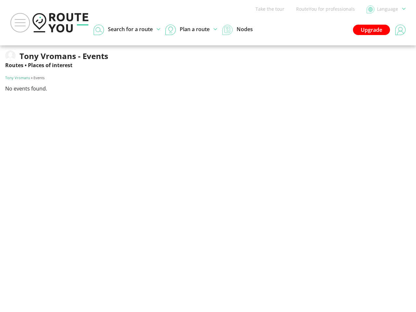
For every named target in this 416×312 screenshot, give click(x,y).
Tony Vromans (17, 77)
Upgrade (371, 29)
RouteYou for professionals (325, 9)
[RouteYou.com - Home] (60, 22)
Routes (14, 65)
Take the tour (269, 9)
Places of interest (50, 65)
